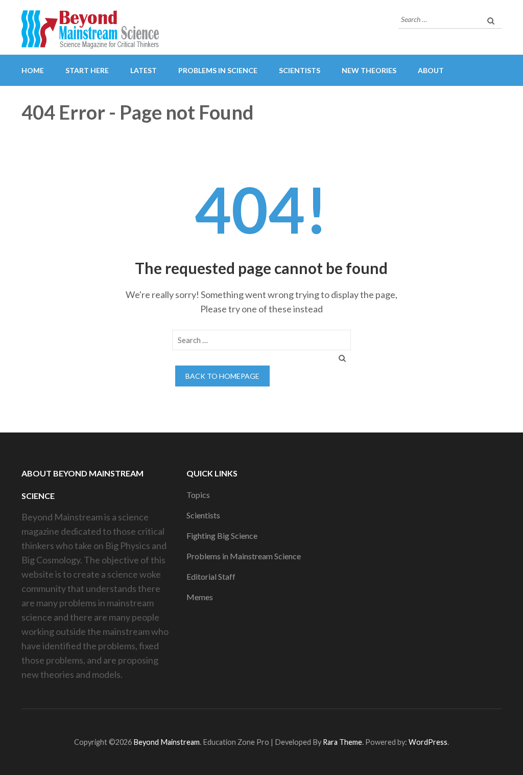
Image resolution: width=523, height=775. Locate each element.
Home (32, 70)
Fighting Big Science (221, 535)
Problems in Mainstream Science (243, 556)
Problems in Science (217, 70)
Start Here (87, 70)
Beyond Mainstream (166, 742)
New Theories (369, 70)
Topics (198, 494)
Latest (143, 70)
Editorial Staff (210, 576)
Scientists (299, 70)
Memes (199, 597)
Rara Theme (342, 742)
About (431, 70)
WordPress (428, 742)
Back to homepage (222, 376)
